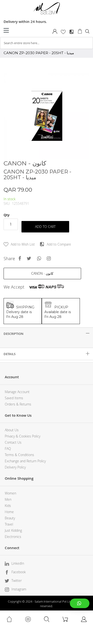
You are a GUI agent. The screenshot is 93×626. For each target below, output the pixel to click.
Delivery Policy (15, 467)
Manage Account (17, 391)
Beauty (10, 518)
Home (9, 512)
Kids (8, 505)
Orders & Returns (18, 404)
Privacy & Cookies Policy (22, 436)
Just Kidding (13, 530)
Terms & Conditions (19, 454)
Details (10, 354)
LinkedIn (17, 563)
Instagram (18, 589)
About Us (12, 430)
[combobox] (46, 43)
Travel (9, 524)
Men (8, 499)
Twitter (16, 580)
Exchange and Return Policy (25, 461)
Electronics (13, 536)
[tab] (46, 333)
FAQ (8, 448)
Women (10, 493)
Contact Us (13, 442)
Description (13, 333)
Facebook (18, 572)
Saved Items (14, 398)
